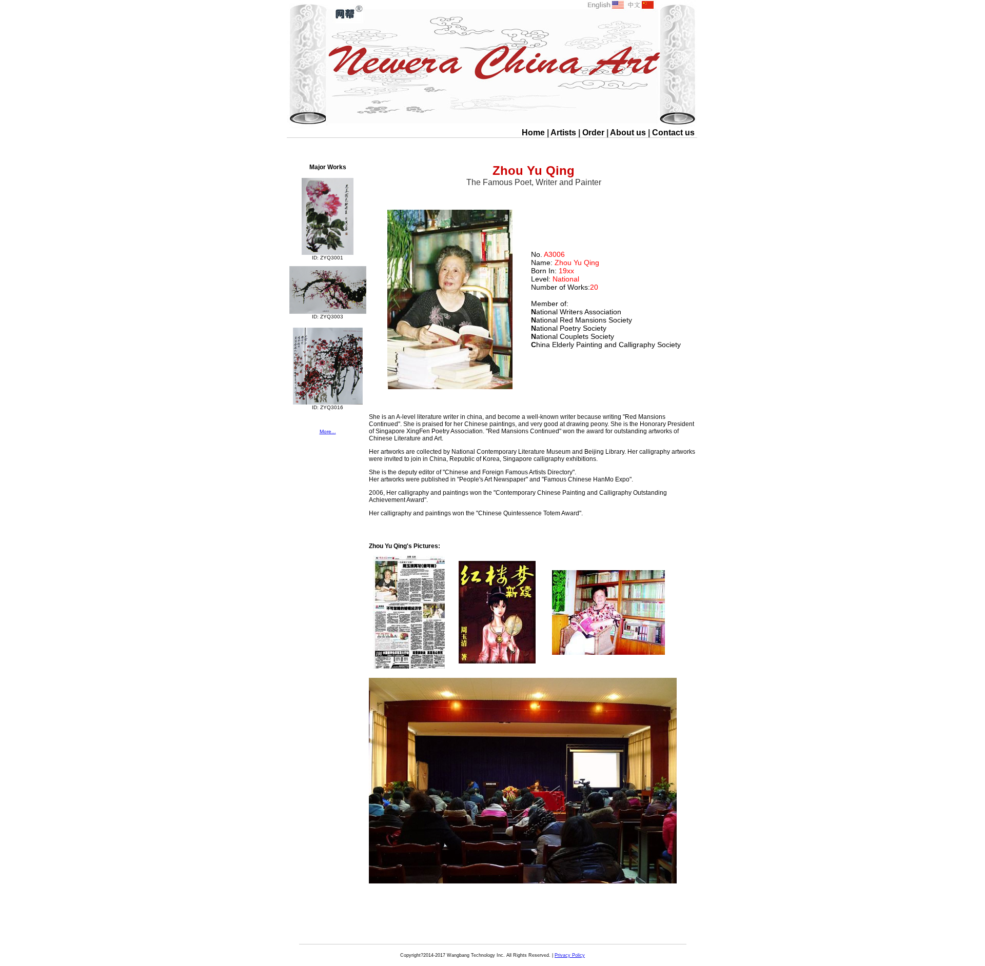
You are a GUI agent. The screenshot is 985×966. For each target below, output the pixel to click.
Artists (563, 132)
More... (328, 431)
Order (593, 132)
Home (533, 132)
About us (628, 132)
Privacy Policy (570, 955)
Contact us (673, 132)
